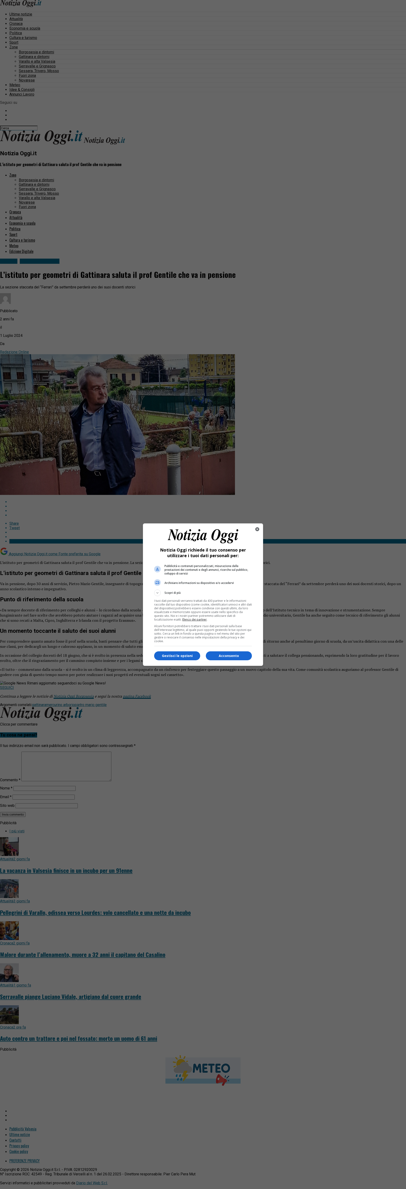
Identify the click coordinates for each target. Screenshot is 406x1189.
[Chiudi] (257, 529)
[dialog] (203, 594)
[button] (203, 593)
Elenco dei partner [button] (194, 620)
